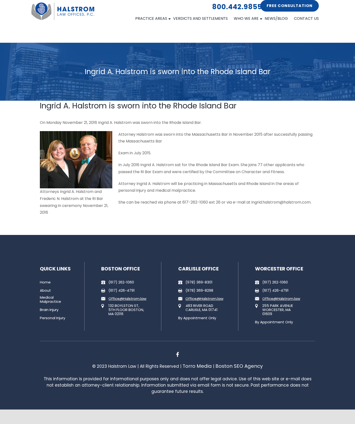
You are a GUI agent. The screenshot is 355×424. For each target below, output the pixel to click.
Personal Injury (52, 318)
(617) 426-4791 (121, 290)
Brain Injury (49, 310)
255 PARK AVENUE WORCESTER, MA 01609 (277, 310)
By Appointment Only (197, 318)
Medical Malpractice (50, 299)
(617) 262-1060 (121, 282)
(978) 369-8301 (199, 282)
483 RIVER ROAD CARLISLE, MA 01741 (201, 308)
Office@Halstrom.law (127, 299)
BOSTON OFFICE (120, 269)
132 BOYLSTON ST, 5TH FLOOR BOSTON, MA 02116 (126, 310)
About (45, 290)
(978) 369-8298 (199, 290)
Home (45, 282)
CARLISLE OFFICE (198, 269)
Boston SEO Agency (239, 366)
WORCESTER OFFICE (279, 269)
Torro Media (197, 366)
